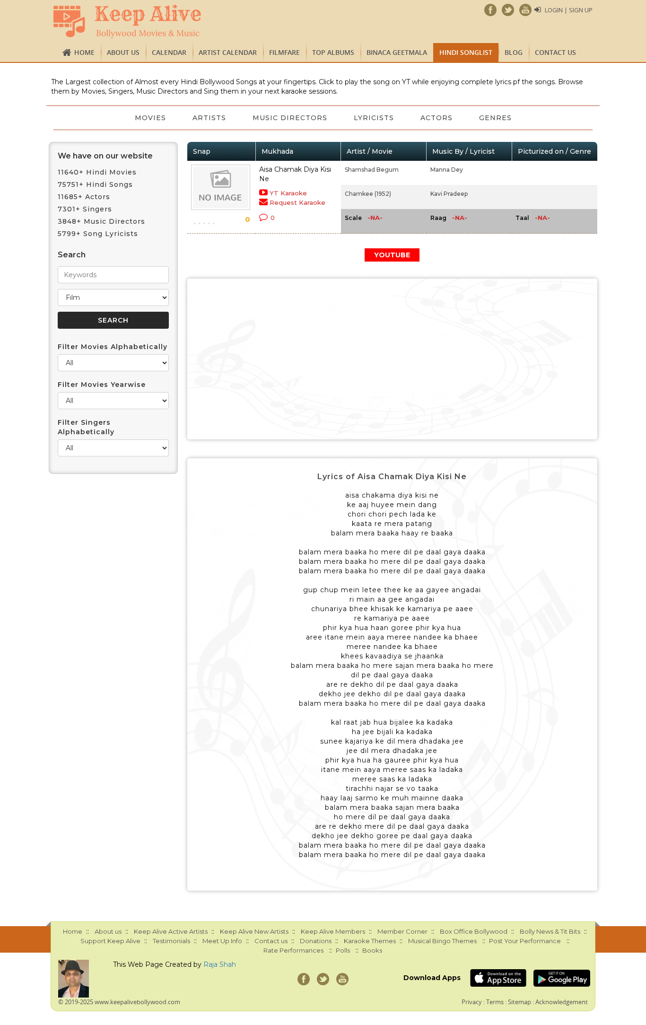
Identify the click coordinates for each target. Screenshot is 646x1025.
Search (72, 254)
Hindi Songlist (465, 52)
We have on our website (105, 155)
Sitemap (519, 1002)
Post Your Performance (525, 941)
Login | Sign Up (569, 10)
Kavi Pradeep (449, 193)
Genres (495, 118)
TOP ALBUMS (333, 52)
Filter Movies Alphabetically (112, 346)
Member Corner (402, 931)
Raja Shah (219, 964)
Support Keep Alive (110, 941)
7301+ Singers (85, 209)
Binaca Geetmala (397, 52)
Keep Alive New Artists (254, 931)
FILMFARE (284, 52)
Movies (150, 118)
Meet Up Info (222, 941)
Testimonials (171, 941)
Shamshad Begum (372, 169)
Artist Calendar (228, 52)
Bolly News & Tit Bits (550, 931)
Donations (316, 941)
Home (84, 52)
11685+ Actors (84, 197)
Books (372, 950)
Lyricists (374, 118)
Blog (514, 52)
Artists (209, 118)
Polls (343, 950)
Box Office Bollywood (473, 931)
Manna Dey (446, 169)
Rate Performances (293, 950)
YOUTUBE (392, 255)
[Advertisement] (392, 359)
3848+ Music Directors (101, 221)
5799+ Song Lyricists (98, 233)
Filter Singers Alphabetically (86, 427)
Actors (436, 118)
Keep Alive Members (333, 931)
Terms (495, 1002)
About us (123, 52)
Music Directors (290, 118)
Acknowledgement (561, 1002)
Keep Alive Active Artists (171, 931)
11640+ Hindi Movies (97, 172)
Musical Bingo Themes (442, 941)
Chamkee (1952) (368, 193)
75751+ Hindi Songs (95, 184)
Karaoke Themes (370, 941)
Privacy (472, 1002)
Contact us (555, 52)
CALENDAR (169, 52)
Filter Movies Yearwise (102, 384)
